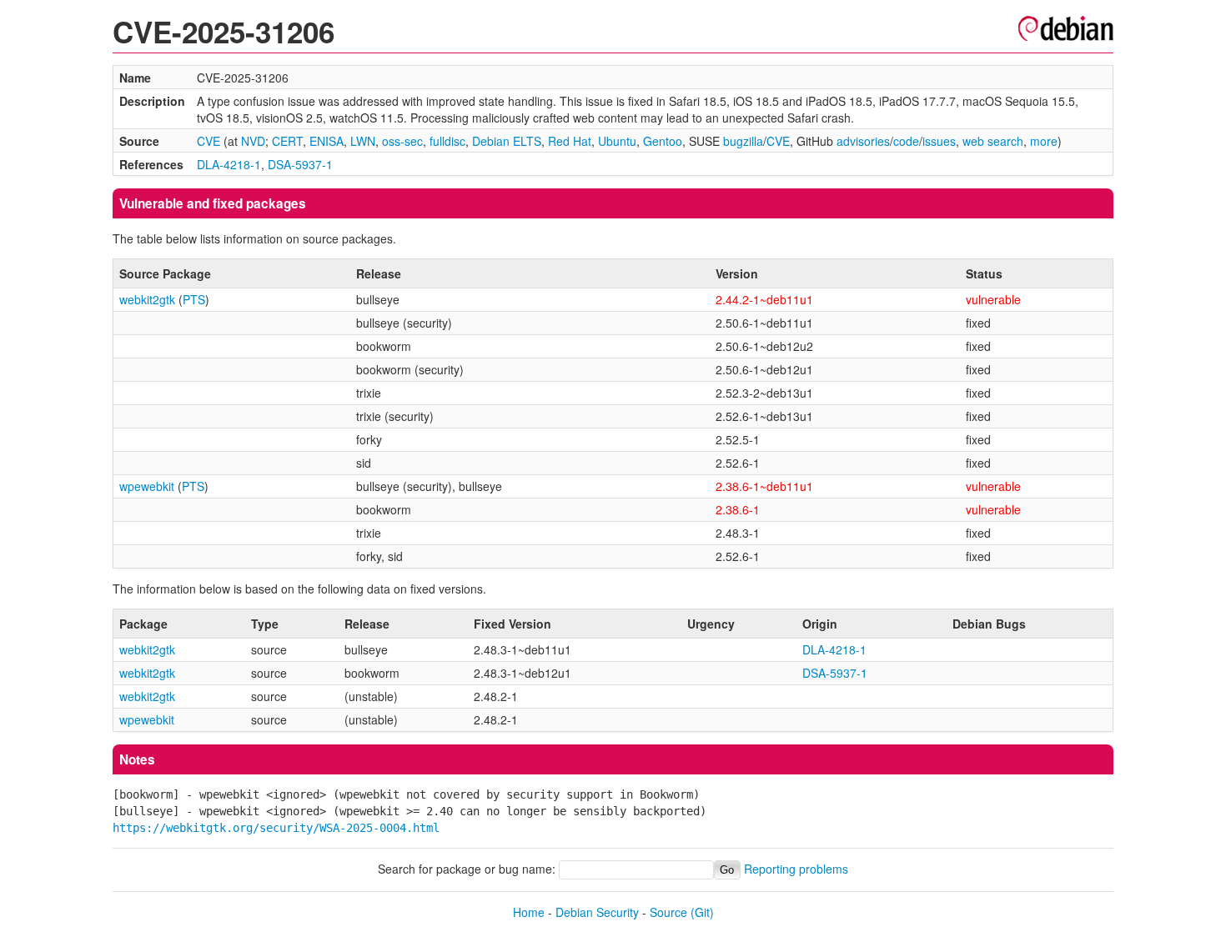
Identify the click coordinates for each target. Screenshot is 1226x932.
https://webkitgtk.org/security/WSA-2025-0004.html (276, 827)
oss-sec (402, 141)
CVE (208, 141)
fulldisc (447, 141)
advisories (863, 141)
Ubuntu (617, 141)
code (906, 141)
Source (668, 912)
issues (939, 141)
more (1044, 141)
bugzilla (743, 141)
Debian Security (597, 912)
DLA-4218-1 (229, 164)
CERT (287, 141)
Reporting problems (796, 868)
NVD (253, 141)
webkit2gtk (147, 299)
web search (992, 141)
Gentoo (662, 141)
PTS (194, 299)
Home (529, 912)
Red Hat (569, 141)
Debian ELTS (506, 141)
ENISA (326, 141)
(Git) (702, 912)
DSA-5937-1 (300, 164)
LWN (362, 141)
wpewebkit (146, 486)
